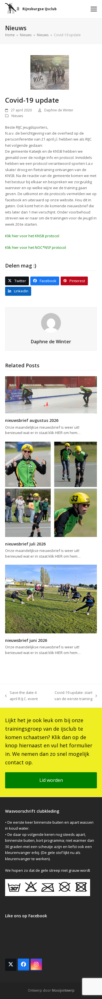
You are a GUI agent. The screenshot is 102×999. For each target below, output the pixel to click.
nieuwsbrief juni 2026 (26, 640)
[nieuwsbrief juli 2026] (51, 488)
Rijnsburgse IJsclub (39, 9)
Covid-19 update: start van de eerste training (70, 696)
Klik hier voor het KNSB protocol (32, 235)
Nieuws (17, 115)
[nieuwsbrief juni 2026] (51, 598)
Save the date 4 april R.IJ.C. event (21, 696)
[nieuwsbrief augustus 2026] (51, 394)
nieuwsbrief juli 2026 (25, 544)
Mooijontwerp (63, 990)
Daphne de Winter (58, 110)
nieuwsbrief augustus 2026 (31, 420)
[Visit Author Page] (51, 322)
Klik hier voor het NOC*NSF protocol (35, 247)
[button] (94, 9)
